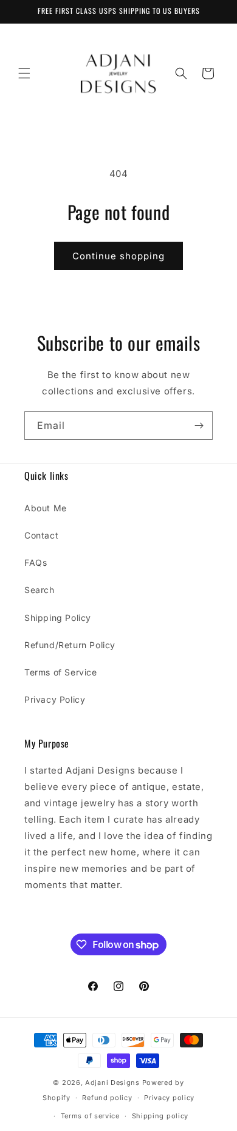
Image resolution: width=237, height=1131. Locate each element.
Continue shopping (118, 256)
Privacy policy (169, 1097)
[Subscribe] (198, 425)
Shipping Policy (57, 617)
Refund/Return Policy (69, 645)
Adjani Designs (112, 1082)
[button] (24, 73)
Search (39, 590)
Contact (41, 535)
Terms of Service (60, 672)
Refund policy (107, 1097)
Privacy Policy (54, 699)
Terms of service (90, 1116)
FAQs (35, 562)
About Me (45, 508)
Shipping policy (160, 1116)
